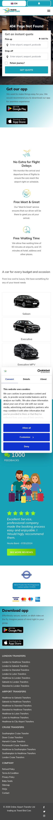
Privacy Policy (8, 777)
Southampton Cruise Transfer (15, 733)
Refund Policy (8, 769)
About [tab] (43, 379)
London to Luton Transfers (14, 674)
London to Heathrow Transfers (16, 662)
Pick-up (8, 39)
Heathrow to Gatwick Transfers (16, 697)
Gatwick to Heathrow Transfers (16, 701)
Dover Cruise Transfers (12, 737)
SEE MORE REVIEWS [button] (21, 552)
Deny (26, 446)
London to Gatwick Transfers (15, 666)
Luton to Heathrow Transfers (15, 717)
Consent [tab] (9, 379)
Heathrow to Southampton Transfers (19, 749)
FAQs (4, 789)
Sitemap (6, 785)
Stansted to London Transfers (15, 686)
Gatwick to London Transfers (15, 682)
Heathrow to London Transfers (16, 678)
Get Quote (26, 69)
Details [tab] (26, 379)
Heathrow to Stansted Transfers (17, 705)
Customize (25, 437)
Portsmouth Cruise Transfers (15, 745)
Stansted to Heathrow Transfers (17, 709)
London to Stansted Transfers (15, 670)
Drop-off (9, 51)
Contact (5, 793)
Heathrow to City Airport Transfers (18, 721)
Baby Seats (7, 781)
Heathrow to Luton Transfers (15, 713)
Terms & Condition (10, 773)
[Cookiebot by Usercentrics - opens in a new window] (38, 371)
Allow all (26, 427)
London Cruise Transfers (13, 757)
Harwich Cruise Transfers (13, 741)
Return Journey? (17, 63)
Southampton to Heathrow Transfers (19, 753)
